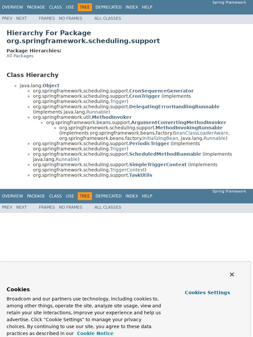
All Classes (108, 18)
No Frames (70, 18)
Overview (12, 7)
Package (36, 7)
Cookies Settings (207, 292)
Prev (7, 18)
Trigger (118, 101)
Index (132, 7)
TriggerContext (127, 169)
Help (147, 7)
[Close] (232, 274)
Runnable (97, 112)
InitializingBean (160, 138)
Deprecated (109, 7)
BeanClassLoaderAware (200, 133)
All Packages (20, 55)
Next (21, 18)
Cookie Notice (94, 333)
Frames (47, 18)
